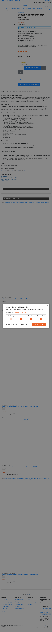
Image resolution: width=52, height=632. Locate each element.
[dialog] (26, 316)
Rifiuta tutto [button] (24, 324)
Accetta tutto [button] (39, 324)
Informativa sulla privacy (20, 312)
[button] (11, 324)
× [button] (47, 305)
